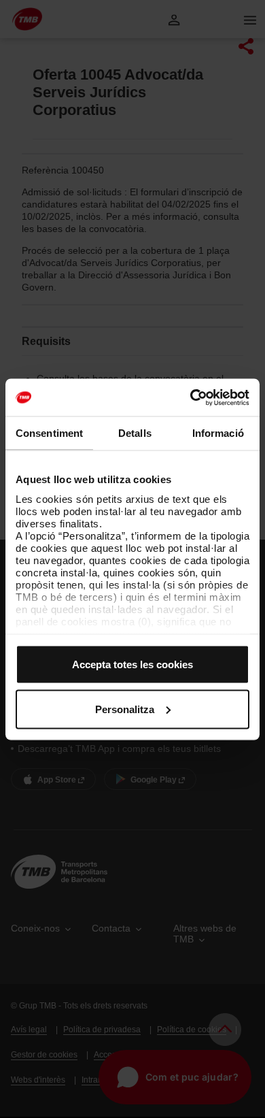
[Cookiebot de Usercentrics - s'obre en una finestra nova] (190, 397)
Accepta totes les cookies (132, 664)
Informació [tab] (218, 433)
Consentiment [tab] (49, 433)
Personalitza (124, 708)
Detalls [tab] (135, 433)
